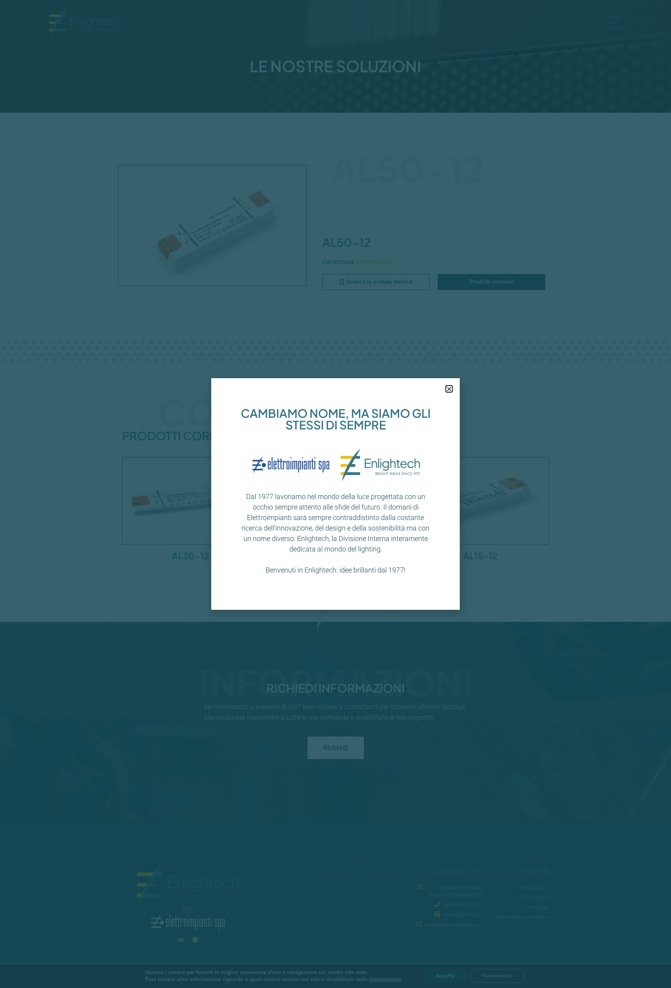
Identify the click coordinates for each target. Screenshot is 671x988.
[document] (335, 494)
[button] (449, 389)
